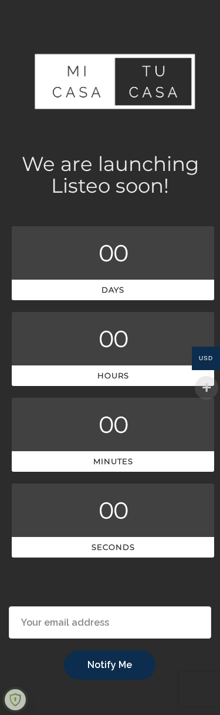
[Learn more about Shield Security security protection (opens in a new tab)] (15, 699)
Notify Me (109, 664)
